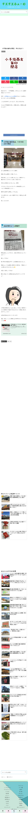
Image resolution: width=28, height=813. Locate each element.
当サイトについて (21, 807)
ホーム (7, 785)
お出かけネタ (21, 795)
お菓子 (20, 789)
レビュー (7, 795)
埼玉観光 (21, 799)
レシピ (20, 801)
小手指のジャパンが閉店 (10, 96)
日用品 (20, 805)
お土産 (7, 801)
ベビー (7, 805)
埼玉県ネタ (4, 341)
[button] (26, 11)
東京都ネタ (7, 797)
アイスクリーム (7, 789)
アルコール (20, 785)
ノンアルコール (7, 787)
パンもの (7, 791)
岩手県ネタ (7, 799)
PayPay (20, 803)
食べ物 (20, 791)
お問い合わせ (14, 809)
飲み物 (7, 793)
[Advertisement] (14, 31)
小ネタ (7, 803)
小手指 (10, 341)
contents (12, 135)
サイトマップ (7, 807)
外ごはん (21, 793)
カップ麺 (21, 787)
